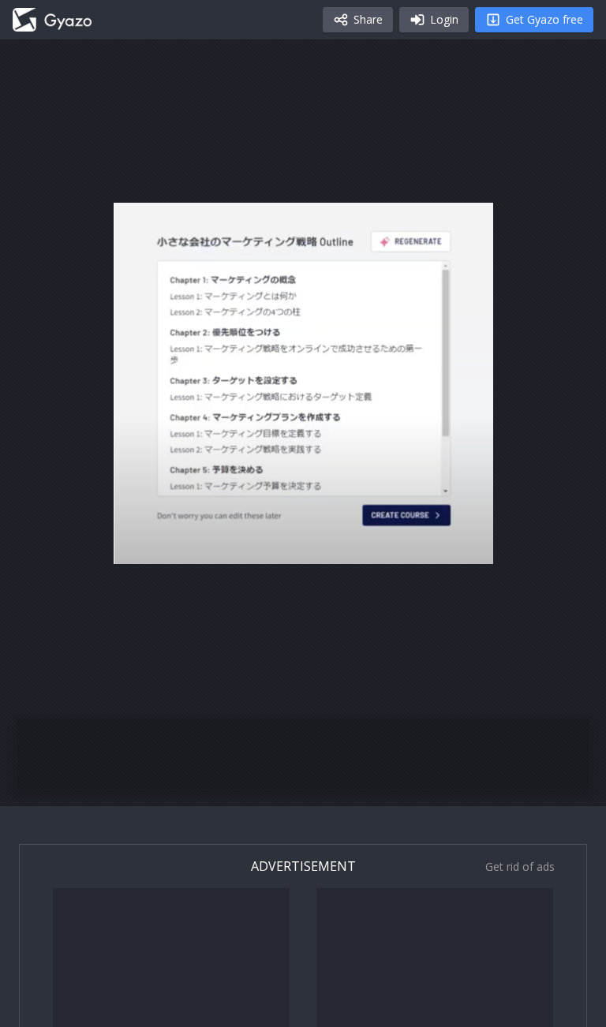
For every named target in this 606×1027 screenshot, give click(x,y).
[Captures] (52, 19)
